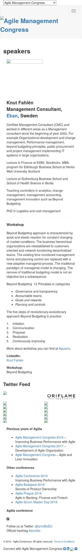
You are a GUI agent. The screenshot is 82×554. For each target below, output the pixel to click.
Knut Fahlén (15, 360)
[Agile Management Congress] (41, 24)
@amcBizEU (43, 526)
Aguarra (64, 348)
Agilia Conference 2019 (31, 476)
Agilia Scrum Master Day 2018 (36, 502)
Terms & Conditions (64, 541)
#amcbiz (34, 530)
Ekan (12, 115)
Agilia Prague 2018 (28, 493)
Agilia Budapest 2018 (30, 484)
